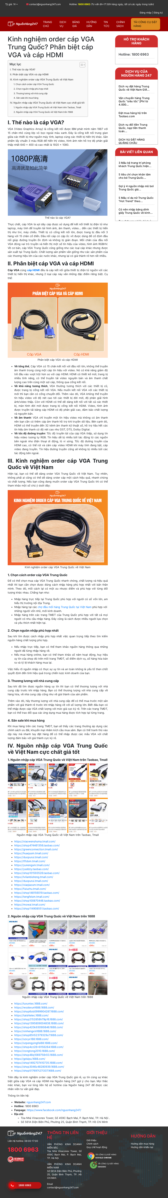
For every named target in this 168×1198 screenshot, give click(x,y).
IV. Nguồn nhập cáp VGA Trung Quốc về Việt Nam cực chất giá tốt (47, 102)
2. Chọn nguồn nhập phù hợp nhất (31, 88)
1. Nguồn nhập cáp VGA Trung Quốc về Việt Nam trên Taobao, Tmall (47, 107)
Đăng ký (158, 12)
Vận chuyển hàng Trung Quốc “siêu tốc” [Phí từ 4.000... (134, 101)
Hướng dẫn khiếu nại (142, 1147)
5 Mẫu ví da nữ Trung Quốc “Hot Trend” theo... (136, 199)
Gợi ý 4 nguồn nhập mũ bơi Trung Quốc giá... (136, 187)
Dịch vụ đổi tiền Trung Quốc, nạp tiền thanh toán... (133, 128)
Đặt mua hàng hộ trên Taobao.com (133, 114)
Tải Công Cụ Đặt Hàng (145, 24)
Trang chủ (47, 24)
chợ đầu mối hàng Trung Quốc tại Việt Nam (65, 607)
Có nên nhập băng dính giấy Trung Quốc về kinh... (136, 211)
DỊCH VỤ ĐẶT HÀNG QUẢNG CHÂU (132, 141)
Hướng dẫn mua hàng (142, 1143)
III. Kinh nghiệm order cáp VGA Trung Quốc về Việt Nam (41, 79)
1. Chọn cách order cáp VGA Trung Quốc (34, 84)
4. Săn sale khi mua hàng (26, 98)
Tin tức (106, 24)
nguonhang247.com (39, 1102)
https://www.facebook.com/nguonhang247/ (54, 1110)
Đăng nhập (146, 12)
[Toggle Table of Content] (80, 65)
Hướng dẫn (91, 24)
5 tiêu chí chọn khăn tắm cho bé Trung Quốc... (135, 176)
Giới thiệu (96, 1132)
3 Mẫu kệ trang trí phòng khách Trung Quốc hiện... (135, 164)
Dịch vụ (63, 24)
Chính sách (120, 24)
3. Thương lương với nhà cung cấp (31, 93)
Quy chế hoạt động (96, 1147)
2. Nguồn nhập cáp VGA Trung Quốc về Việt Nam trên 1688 (43, 112)
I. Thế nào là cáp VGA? (22, 69)
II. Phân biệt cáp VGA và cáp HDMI (29, 74)
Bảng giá (76, 24)
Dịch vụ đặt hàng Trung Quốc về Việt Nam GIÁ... (134, 88)
